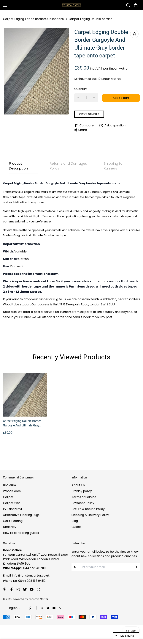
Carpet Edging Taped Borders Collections (33, 19)
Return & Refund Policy (88, 509)
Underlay (9, 527)
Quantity (80, 89)
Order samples (89, 114)
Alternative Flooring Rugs (21, 515)
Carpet (8, 497)
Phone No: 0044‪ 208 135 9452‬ (24, 581)
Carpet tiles (11, 503)
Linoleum (9, 485)
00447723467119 (33, 568)
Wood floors (12, 491)
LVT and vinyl (12, 509)
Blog (75, 521)
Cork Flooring (13, 521)
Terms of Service (84, 497)
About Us (78, 485)
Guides (76, 527)
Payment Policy (83, 503)
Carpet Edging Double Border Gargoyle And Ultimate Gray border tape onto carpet (22, 423)
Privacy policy (82, 491)
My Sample (127, 636)
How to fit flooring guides (21, 533)
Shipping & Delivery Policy (90, 515)
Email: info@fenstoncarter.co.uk (26, 575)
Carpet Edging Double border (90, 19)
